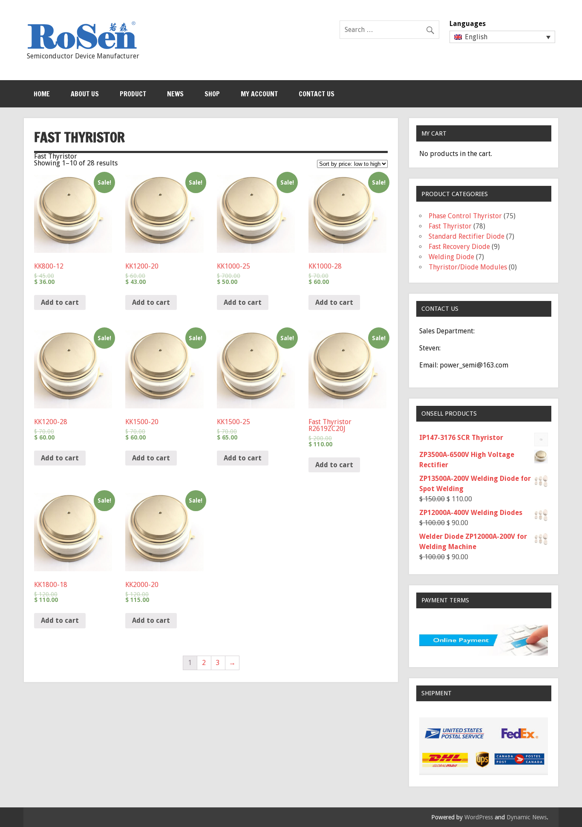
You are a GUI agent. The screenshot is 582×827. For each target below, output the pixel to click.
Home (42, 93)
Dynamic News (527, 817)
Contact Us (316, 93)
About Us (85, 93)
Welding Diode (451, 257)
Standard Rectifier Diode (466, 236)
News (175, 93)
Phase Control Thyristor (465, 216)
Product (133, 93)
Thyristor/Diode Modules (468, 267)
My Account (259, 93)
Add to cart (60, 302)
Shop (212, 93)
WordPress (478, 817)
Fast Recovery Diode (459, 247)
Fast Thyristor (450, 226)
